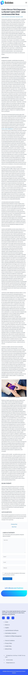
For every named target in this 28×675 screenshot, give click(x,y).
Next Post (14, 526)
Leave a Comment (5, 16)
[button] (26, 2)
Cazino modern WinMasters (7, 128)
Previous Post (14, 524)
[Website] (14, 568)
